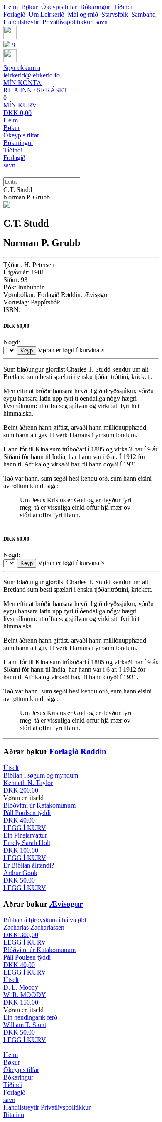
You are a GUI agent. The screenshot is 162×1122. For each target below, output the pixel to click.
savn (102, 21)
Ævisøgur (66, 904)
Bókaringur (96, 6)
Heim (12, 6)
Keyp (26, 350)
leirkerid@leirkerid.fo (31, 71)
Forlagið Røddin (77, 751)
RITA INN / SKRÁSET (35, 86)
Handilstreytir (22, 21)
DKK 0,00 (20, 109)
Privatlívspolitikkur (69, 21)
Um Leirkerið (48, 14)
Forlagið (16, 14)
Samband (144, 14)
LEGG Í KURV (24, 827)
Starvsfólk (116, 14)
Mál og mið (84, 14)
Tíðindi (123, 6)
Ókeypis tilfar (60, 6)
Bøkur (31, 6)
